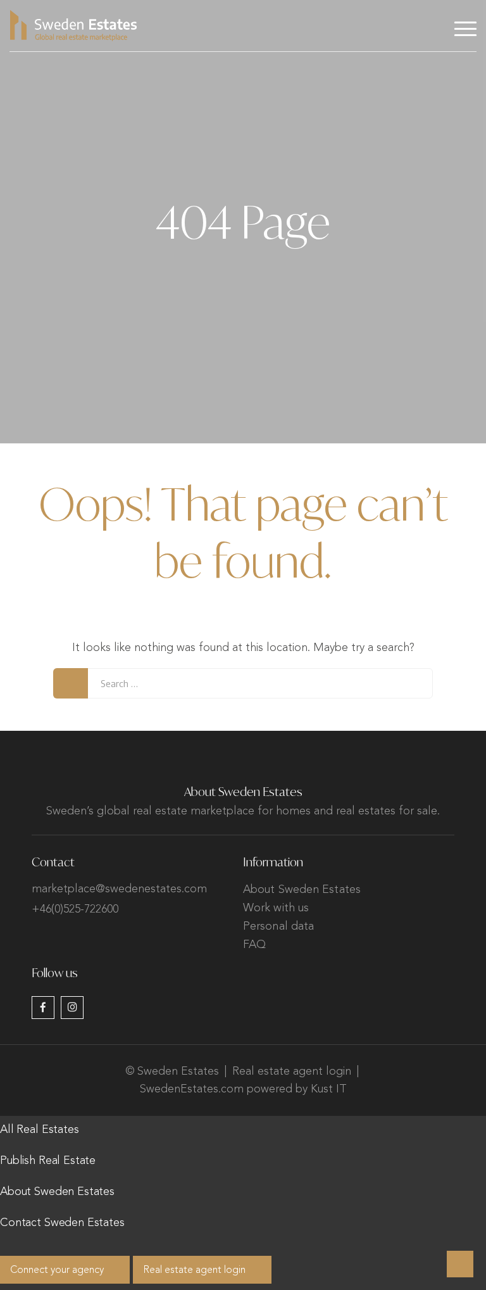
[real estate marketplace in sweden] (73, 25)
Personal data (278, 926)
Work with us (276, 908)
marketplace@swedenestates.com (119, 889)
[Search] (70, 683)
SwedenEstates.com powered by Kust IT (243, 1089)
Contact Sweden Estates (62, 1223)
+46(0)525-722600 (75, 909)
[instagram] (72, 1007)
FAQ (254, 945)
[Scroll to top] (460, 1264)
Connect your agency (57, 1270)
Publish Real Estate (48, 1161)
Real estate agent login (291, 1071)
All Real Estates (39, 1129)
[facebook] (43, 1007)
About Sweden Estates (302, 889)
